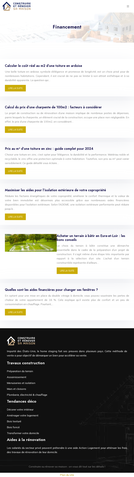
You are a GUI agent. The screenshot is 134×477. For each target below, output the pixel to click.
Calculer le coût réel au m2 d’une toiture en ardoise (43, 65)
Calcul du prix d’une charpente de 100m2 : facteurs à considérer (53, 107)
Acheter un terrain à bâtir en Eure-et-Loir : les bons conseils (91, 238)
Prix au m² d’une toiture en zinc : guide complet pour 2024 (49, 148)
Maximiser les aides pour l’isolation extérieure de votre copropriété (55, 190)
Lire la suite (15, 88)
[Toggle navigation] (128, 6)
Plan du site (67, 475)
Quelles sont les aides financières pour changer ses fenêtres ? (51, 289)
